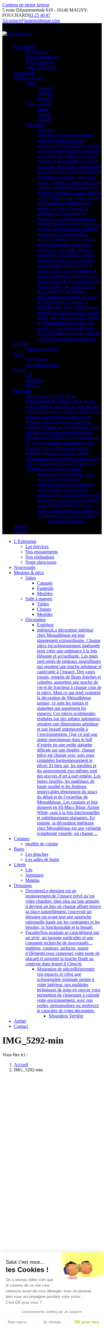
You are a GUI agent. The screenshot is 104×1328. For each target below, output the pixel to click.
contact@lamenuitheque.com (33, 20)
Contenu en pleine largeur (25, 4)
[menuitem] (25, 46)
